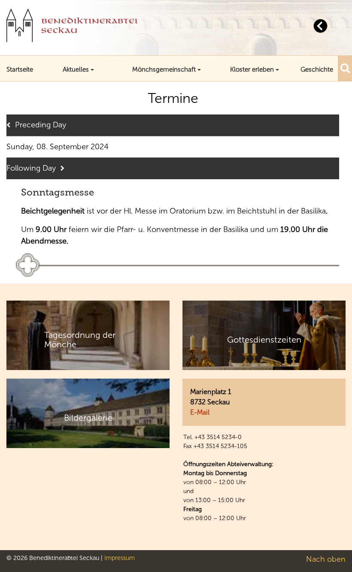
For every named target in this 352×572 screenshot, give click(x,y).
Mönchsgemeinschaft (164, 69)
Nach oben (326, 559)
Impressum (119, 558)
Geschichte (316, 69)
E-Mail (199, 412)
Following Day (31, 168)
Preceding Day (40, 124)
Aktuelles (76, 69)
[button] (345, 68)
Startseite (19, 69)
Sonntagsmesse (57, 192)
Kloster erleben (252, 69)
